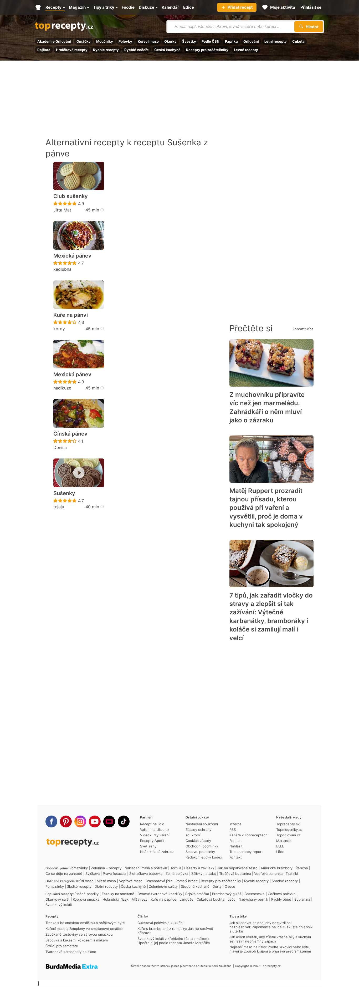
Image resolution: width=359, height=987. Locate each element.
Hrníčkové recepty (72, 50)
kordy (59, 328)
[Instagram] (80, 821)
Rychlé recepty (106, 50)
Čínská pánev (70, 434)
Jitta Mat (62, 210)
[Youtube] (95, 821)
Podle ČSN (210, 41)
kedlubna (62, 269)
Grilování (251, 41)
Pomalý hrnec (187, 881)
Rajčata (43, 50)
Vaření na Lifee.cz (154, 829)
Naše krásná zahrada (157, 852)
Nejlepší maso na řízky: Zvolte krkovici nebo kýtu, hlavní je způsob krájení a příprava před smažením (270, 949)
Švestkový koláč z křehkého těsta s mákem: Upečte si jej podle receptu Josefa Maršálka (173, 940)
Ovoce (230, 886)
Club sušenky (70, 196)
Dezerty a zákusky (199, 868)
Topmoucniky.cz (289, 829)
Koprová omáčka (86, 899)
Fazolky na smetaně (118, 894)
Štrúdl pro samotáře (61, 946)
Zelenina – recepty (106, 868)
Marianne (283, 840)
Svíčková (92, 873)
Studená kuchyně (195, 886)
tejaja (58, 506)
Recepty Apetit (152, 840)
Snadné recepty (285, 881)
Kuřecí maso (148, 41)
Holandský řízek (115, 899)
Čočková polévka (281, 894)
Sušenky (64, 493)
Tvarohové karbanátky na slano (70, 952)
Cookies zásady (198, 840)
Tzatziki (292, 873)
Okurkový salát (57, 899)
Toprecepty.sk (288, 824)
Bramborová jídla (159, 881)
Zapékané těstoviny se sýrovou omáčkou (79, 934)
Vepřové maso (130, 881)
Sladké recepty (79, 886)
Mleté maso (106, 881)
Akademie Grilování (54, 41)
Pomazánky (78, 868)
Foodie (234, 840)
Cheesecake (254, 894)
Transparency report (246, 852)
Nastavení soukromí (202, 824)
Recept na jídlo (152, 824)
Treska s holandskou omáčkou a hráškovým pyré (85, 923)
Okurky (170, 41)
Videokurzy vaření (155, 835)
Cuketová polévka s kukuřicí (160, 923)
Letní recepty (275, 41)
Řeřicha (302, 868)
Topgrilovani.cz (288, 835)
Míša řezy (139, 899)
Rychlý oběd (281, 899)
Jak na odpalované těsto (237, 868)
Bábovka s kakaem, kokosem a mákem (76, 940)
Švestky (189, 41)
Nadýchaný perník (253, 899)
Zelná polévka (177, 873)
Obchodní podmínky (202, 846)
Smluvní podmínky (200, 852)
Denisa (60, 447)
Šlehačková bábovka (145, 873)
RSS (232, 829)
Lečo (231, 899)
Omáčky (83, 41)
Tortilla (175, 868)
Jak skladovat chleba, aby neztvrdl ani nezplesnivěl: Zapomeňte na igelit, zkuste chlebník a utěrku (270, 927)
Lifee (280, 852)
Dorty (217, 886)
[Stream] (109, 821)
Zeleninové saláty (163, 886)
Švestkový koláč (58, 904)
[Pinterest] (66, 821)
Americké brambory (277, 868)
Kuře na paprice (163, 899)
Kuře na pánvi (70, 315)
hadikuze (62, 388)
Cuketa (298, 41)
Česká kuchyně (167, 50)
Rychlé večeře (136, 50)
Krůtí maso (85, 881)
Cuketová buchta (210, 899)
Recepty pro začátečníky (207, 50)
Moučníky (104, 41)
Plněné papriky (86, 894)
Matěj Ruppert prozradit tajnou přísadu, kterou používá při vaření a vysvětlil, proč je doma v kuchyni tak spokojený (266, 508)
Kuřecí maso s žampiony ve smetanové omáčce (84, 928)
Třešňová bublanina (235, 873)
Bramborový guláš (226, 894)
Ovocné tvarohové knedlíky (159, 894)
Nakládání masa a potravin (146, 868)
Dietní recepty (106, 886)
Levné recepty (246, 50)
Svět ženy (148, 846)
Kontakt (235, 857)
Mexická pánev (72, 256)
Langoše (186, 899)
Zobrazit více (303, 329)
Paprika (231, 41)
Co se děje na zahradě (63, 873)
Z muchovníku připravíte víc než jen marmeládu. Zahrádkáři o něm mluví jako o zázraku (267, 407)
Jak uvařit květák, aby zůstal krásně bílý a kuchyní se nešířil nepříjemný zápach (270, 939)
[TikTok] (124, 821)
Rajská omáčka (197, 894)
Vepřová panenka (268, 873)
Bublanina (302, 899)
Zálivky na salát (203, 873)
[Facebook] (51, 821)
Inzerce (235, 824)
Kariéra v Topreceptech (248, 835)
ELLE (280, 846)
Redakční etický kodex (204, 857)
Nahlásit (236, 846)
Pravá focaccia (114, 873)
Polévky (125, 41)
